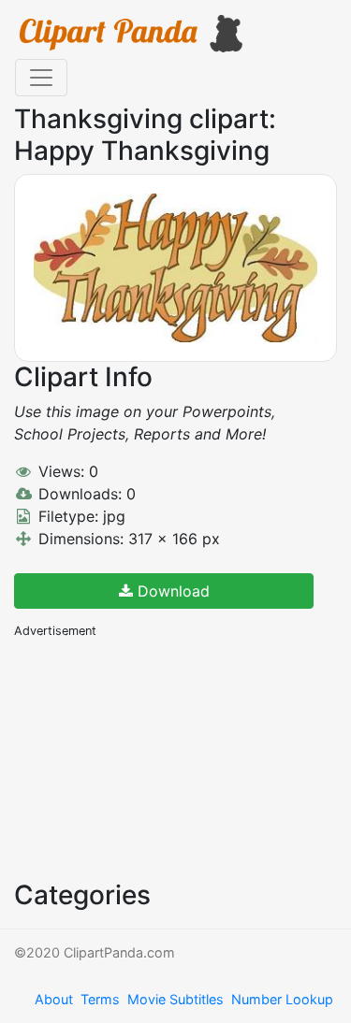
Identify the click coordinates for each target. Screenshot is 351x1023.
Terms (100, 999)
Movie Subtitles (175, 999)
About (54, 999)
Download (171, 591)
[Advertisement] (154, 757)
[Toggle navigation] (41, 77)
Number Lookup (282, 999)
